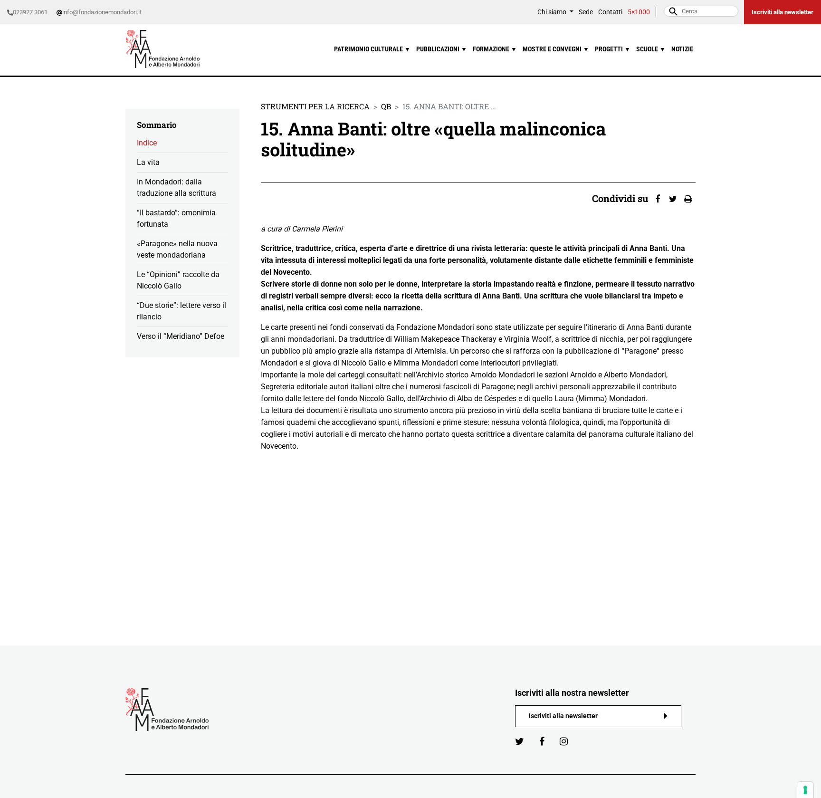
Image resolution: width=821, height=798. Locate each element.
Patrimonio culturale (372, 49)
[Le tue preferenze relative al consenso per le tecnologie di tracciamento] (805, 790)
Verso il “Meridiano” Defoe (180, 336)
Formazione (495, 49)
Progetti (612, 49)
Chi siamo (552, 12)
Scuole (651, 49)
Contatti (610, 12)
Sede (586, 12)
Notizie (682, 49)
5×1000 (639, 12)
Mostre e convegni (556, 49)
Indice (147, 142)
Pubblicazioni (441, 49)
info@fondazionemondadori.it (102, 12)
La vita (148, 162)
